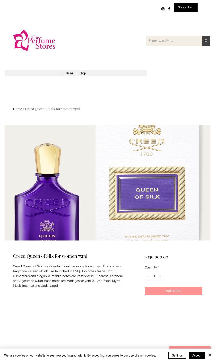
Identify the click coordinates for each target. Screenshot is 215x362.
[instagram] (163, 9)
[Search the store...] (206, 41)
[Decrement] (148, 276)
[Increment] (160, 276)
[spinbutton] (154, 276)
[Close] (209, 355)
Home (17, 109)
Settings (177, 355)
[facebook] (169, 9)
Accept (196, 355)
